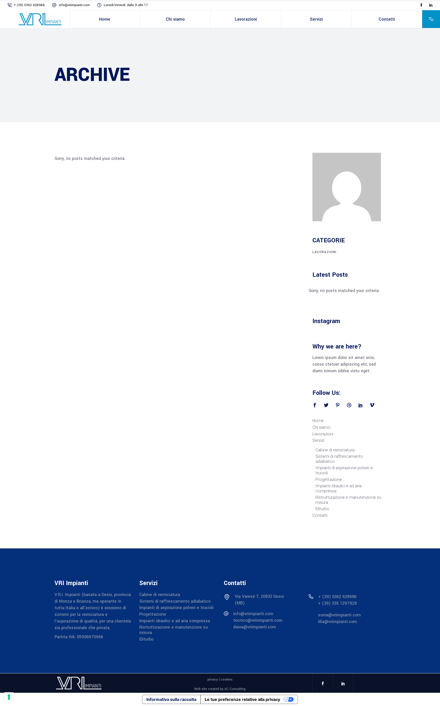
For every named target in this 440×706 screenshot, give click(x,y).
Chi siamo (321, 427)
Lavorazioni (322, 434)
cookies (226, 679)
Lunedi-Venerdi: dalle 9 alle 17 (126, 5)
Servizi (318, 440)
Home (318, 420)
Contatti (319, 515)
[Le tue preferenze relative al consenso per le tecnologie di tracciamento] (9, 697)
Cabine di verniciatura (334, 450)
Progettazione (328, 479)
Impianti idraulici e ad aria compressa (338, 488)
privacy (213, 679)
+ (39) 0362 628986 (30, 5)
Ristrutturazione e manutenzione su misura (348, 500)
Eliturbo (322, 508)
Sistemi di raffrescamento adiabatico (339, 459)
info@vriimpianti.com (75, 5)
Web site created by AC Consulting (219, 689)
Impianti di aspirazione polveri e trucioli (344, 470)
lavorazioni (324, 252)
